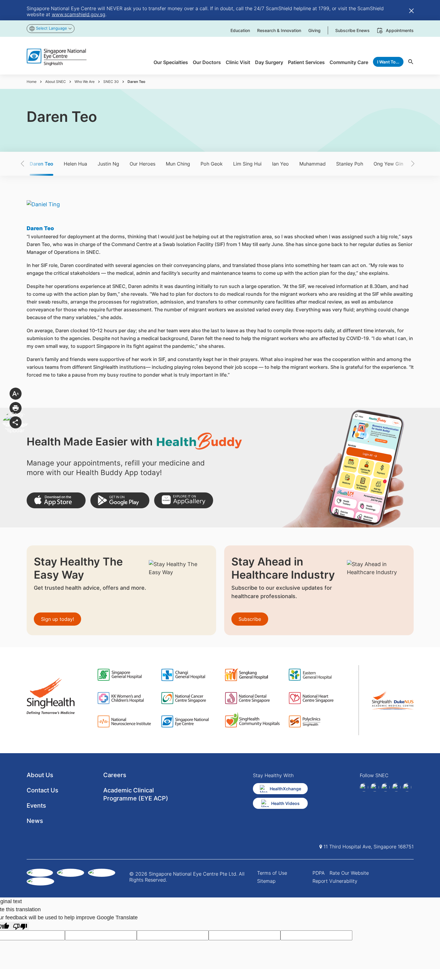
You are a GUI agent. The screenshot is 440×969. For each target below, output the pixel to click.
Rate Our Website (349, 873)
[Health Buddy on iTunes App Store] (56, 500)
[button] (32, 164)
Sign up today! (57, 619)
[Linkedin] (375, 787)
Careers (114, 775)
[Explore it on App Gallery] (183, 500)
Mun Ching (178, 164)
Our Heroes (142, 164)
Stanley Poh (349, 164)
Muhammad (312, 164)
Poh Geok (212, 164)
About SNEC (55, 81)
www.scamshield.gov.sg (78, 14)
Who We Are (85, 81)
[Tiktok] (396, 787)
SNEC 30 (111, 81)
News (35, 820)
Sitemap (266, 881)
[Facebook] (364, 787)
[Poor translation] (20, 926)
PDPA (318, 873)
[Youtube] (407, 787)
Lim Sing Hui (247, 164)
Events (36, 805)
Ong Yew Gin (388, 164)
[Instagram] (385, 787)
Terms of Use (272, 873)
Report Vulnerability (334, 881)
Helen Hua (75, 164)
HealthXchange (285, 788)
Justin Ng (108, 164)
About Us (40, 775)
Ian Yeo (280, 164)
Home (32, 81)
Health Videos (285, 803)
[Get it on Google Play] (119, 500)
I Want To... (388, 61)
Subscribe (250, 619)
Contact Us (42, 790)
